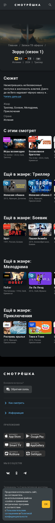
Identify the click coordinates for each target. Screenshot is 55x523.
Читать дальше (12, 96)
